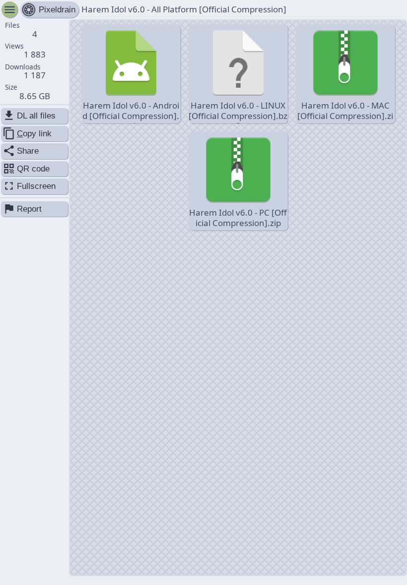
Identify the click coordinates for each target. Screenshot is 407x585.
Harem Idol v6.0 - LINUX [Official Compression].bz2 (238, 111)
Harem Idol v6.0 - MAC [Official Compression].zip (345, 111)
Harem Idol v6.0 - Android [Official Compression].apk (130, 111)
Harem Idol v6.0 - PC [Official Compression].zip (238, 217)
